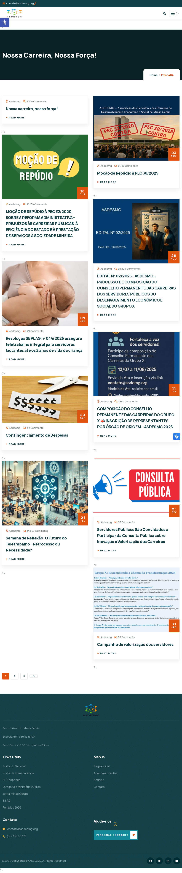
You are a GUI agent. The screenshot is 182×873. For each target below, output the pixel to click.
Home (154, 75)
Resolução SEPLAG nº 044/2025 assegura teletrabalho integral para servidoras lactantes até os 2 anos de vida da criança (44, 344)
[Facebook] (150, 860)
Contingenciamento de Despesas (37, 435)
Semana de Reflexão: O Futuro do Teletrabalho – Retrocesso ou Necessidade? (36, 544)
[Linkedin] (159, 860)
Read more (17, 117)
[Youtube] (176, 860)
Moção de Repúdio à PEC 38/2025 (127, 173)
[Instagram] (168, 860)
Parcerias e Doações (112, 835)
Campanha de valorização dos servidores (135, 644)
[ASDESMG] (91, 710)
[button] (4, 22)
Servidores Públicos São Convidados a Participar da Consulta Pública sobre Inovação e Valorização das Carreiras (132, 535)
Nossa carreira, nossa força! (32, 108)
